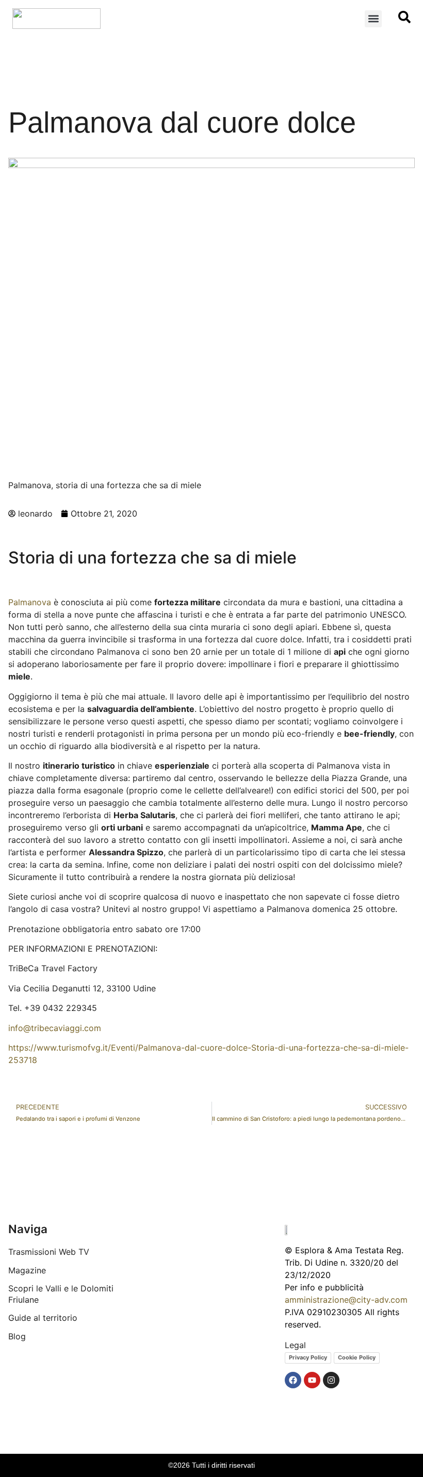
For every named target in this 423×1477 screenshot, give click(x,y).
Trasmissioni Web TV (48, 1252)
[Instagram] (331, 1380)
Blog (17, 1336)
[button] (373, 18)
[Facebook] (293, 1380)
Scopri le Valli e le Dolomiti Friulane (60, 1294)
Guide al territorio (42, 1318)
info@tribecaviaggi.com (54, 1028)
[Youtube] (312, 1380)
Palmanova (29, 602)
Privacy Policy (308, 1357)
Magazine (27, 1270)
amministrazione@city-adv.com (346, 1300)
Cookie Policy (357, 1357)
